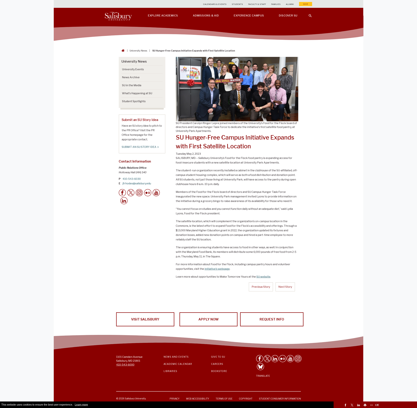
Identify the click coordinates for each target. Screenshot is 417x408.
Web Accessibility (197, 398)
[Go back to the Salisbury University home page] (122, 50)
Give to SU (218, 356)
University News (138, 50)
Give (305, 4)
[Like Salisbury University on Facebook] (259, 358)
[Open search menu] (308, 14)
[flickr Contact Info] (147, 192)
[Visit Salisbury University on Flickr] (282, 358)
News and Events (176, 356)
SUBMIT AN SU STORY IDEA (139, 146)
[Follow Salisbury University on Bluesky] (260, 366)
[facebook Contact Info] (122, 192)
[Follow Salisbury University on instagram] (298, 358)
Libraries (170, 371)
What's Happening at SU (137, 93)
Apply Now (208, 319)
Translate (263, 375)
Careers (217, 364)
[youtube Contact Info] (156, 192)
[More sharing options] (372, 405)
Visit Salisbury (145, 319)
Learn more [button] (81, 404)
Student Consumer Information (280, 398)
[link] (346, 405)
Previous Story (261, 286)
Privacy (175, 398)
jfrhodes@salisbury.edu (136, 183)
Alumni (290, 4)
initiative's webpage (217, 268)
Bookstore (219, 371)
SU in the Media (131, 85)
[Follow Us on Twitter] (267, 358)
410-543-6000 (125, 364)
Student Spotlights (134, 101)
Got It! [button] (375, 404)
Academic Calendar (178, 364)
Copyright (245, 398)
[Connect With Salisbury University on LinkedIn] (275, 358)
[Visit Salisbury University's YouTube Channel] (290, 358)
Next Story (285, 286)
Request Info (271, 319)
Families (276, 4)
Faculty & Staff (257, 4)
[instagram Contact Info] (139, 192)
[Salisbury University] (118, 15)
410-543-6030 (131, 178)
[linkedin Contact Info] (124, 200)
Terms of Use (224, 398)
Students (237, 4)
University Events (133, 69)
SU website (263, 276)
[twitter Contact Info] (130, 192)
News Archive (131, 77)
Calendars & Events (215, 4)
